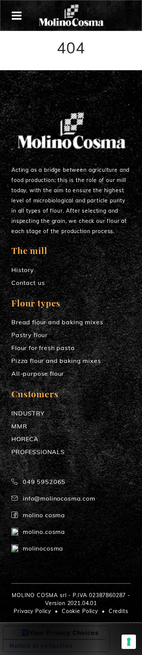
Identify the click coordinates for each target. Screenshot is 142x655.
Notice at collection (41, 645)
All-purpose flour (37, 373)
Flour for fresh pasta (43, 348)
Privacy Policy (32, 611)
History (22, 270)
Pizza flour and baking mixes (56, 360)
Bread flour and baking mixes (57, 322)
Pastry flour (29, 335)
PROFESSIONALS (38, 452)
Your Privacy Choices (64, 632)
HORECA (25, 439)
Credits (118, 611)
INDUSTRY (28, 413)
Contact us (28, 282)
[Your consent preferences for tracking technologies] (129, 642)
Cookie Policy (80, 611)
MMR (19, 426)
